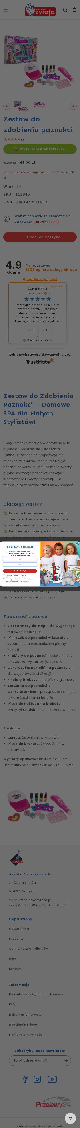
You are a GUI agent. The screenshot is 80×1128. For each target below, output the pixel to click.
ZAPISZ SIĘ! (20, 571)
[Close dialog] (77, 543)
